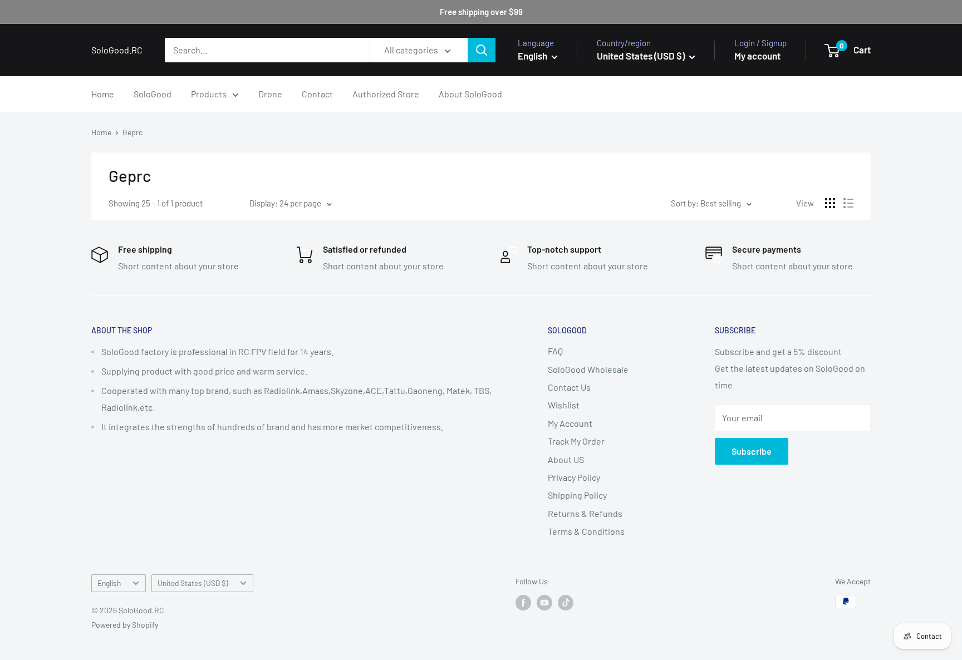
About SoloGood (470, 93)
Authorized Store (385, 93)
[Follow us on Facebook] (523, 602)
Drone (270, 93)
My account (757, 55)
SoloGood (152, 93)
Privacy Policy (574, 477)
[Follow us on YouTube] (544, 602)
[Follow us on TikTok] (565, 602)
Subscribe (752, 451)
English (109, 583)
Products (209, 93)
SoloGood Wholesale (588, 369)
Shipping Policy (577, 495)
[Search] (481, 50)
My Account (570, 423)
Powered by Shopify (124, 624)
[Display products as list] (848, 203)
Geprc (132, 132)
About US (566, 459)
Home (102, 93)
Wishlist (564, 405)
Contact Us (569, 387)
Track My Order (576, 441)
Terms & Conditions (586, 531)
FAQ (555, 351)
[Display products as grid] (830, 203)
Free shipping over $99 (481, 12)
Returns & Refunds (585, 513)
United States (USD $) (193, 583)
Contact (317, 93)
